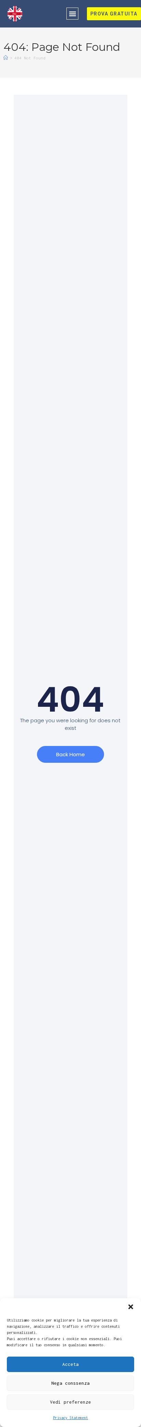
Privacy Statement (70, 1418)
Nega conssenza (70, 1383)
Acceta (70, 1364)
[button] (130, 1306)
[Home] (5, 58)
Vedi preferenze (70, 1402)
